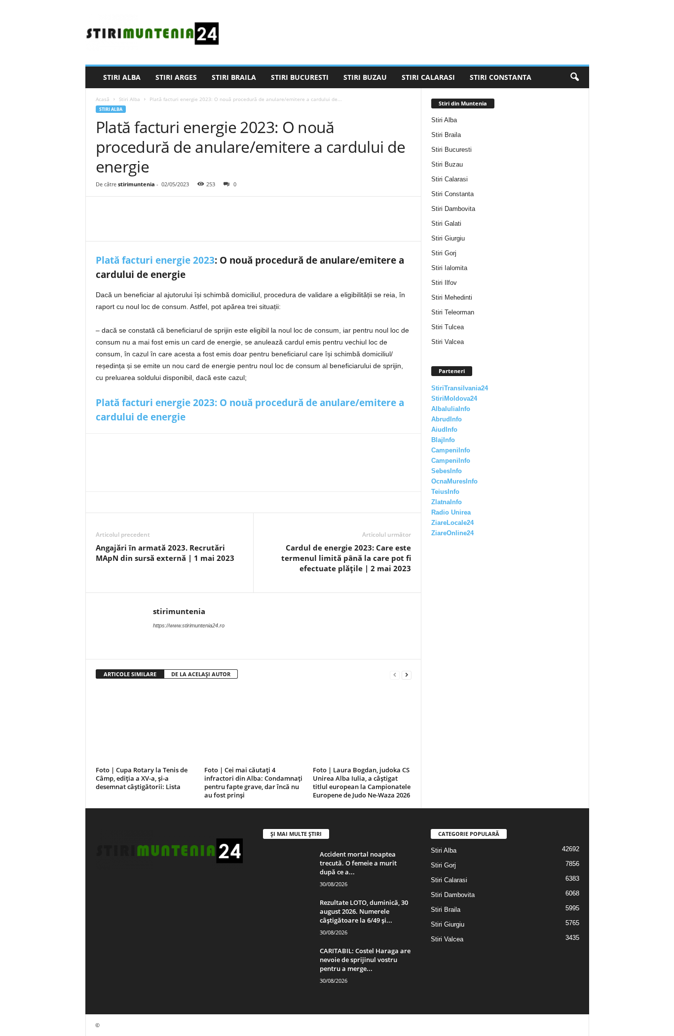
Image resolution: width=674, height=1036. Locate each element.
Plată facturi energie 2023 (155, 260)
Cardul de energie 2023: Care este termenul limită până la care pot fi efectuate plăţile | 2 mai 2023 (346, 558)
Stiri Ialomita (449, 268)
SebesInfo (446, 471)
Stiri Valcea (447, 341)
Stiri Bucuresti (300, 77)
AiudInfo (444, 429)
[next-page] (407, 674)
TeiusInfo (445, 491)
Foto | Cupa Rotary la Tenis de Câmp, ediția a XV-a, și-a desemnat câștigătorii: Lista (141, 778)
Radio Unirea (451, 512)
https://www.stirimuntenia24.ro (189, 625)
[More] (197, 211)
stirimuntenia (136, 184)
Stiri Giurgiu (448, 238)
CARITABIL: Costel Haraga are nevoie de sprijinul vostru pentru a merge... (365, 959)
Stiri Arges (176, 77)
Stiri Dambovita (453, 208)
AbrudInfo (446, 419)
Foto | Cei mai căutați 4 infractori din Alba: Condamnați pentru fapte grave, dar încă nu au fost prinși (253, 782)
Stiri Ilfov (444, 282)
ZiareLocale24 (452, 522)
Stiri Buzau (365, 77)
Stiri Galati (446, 223)
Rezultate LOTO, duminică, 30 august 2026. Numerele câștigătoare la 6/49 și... (364, 911)
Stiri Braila (234, 77)
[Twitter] (128, 211)
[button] (574, 77)
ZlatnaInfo (446, 502)
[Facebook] (105, 211)
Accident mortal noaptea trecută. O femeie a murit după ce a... (358, 863)
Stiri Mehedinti (451, 297)
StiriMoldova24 (454, 398)
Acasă (103, 99)
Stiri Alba (122, 77)
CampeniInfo (450, 450)
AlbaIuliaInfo (450, 409)
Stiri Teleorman (452, 312)
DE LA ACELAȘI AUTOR (200, 674)
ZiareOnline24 (452, 533)
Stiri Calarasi (428, 77)
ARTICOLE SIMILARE (130, 674)
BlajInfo (443, 440)
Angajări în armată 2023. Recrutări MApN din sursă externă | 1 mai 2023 (165, 553)
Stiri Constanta (500, 77)
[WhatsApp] (174, 211)
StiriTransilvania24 (459, 388)
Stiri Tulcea (447, 327)
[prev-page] (395, 674)
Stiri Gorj (443, 253)
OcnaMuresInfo (454, 481)
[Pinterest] (151, 211)
